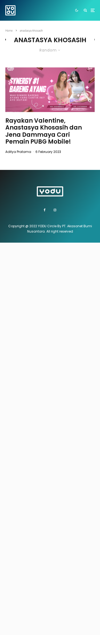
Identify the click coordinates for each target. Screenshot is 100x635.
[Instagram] (55, 210)
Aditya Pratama (18, 151)
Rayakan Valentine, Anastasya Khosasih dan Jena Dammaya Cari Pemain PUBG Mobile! (43, 131)
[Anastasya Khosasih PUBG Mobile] (50, 89)
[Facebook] (45, 210)
